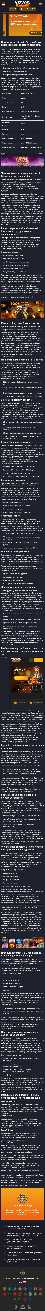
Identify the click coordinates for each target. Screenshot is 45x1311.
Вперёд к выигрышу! (22, 1210)
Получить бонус (32, 33)
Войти (13, 9)
